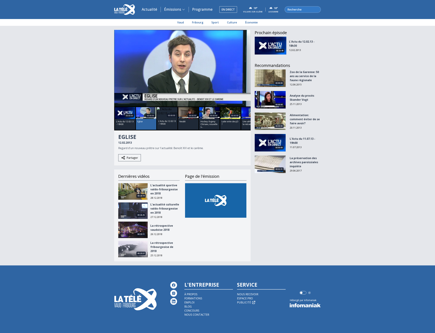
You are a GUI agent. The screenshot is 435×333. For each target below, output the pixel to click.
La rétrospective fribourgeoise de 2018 (161, 247)
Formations (193, 298)
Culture (232, 22)
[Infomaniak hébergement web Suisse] (305, 305)
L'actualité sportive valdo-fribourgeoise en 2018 (164, 189)
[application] (182, 68)
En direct (228, 9)
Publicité (244, 302)
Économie (251, 22)
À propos (190, 294)
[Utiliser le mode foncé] (309, 292)
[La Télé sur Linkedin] (174, 301)
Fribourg (197, 22)
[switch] (303, 292)
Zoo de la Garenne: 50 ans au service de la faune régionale (304, 76)
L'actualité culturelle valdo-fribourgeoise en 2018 (164, 208)
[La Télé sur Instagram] (174, 293)
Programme (202, 9)
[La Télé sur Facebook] (174, 285)
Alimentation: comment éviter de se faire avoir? (305, 119)
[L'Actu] (215, 200)
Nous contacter (196, 315)
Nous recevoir (247, 294)
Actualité (149, 9)
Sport (215, 22)
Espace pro (245, 298)
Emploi (189, 302)
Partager (132, 158)
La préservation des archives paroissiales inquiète (304, 162)
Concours (191, 310)
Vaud (180, 22)
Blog (188, 306)
